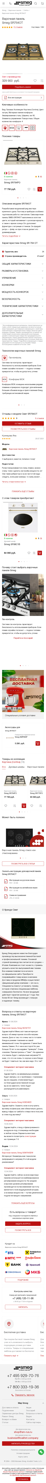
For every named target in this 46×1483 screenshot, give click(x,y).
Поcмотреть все (23, 1230)
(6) (41, 176)
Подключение (8, 1411)
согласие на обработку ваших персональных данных (22, 1471)
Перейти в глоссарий (23, 638)
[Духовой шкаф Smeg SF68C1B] (23, 517)
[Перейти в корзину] (42, 3)
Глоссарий (30, 1411)
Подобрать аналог (23, 87)
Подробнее (23, 1280)
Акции (28, 1408)
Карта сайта (23, 1457)
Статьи (5, 1422)
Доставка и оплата (10, 1408)
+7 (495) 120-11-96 (23, 1298)
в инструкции (30, 1136)
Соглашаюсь (23, 1479)
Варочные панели (35, 767)
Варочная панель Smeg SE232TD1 (16, 1028)
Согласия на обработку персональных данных (27, 1474)
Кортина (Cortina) (11, 762)
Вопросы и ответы (34, 1413)
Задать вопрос (23, 1224)
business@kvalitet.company (23, 1438)
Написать (23, 1307)
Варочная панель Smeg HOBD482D (17, 1102)
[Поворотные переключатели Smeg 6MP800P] (10, 738)
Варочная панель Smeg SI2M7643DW (17, 1153)
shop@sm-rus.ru (23, 1432)
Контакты (30, 1419)
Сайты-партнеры (33, 1422)
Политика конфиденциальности (23, 1450)
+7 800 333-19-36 (23, 1387)
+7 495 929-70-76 (23, 1376)
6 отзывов (18, 27)
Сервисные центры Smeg (12, 1413)
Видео (29, 1416)
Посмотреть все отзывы (23, 429)
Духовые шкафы (16, 767)
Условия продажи (23, 1453)
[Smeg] (23, 3)
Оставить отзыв (23, 424)
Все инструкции (15, 98)
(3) (41, 538)
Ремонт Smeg (7, 1416)
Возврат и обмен (9, 1419)
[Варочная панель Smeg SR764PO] (23, 155)
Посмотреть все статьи (23, 864)
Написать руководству (23, 1444)
